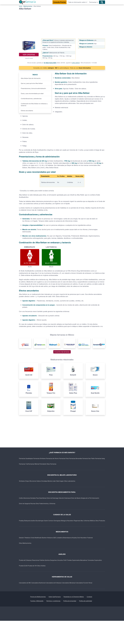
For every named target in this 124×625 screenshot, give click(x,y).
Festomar (90, 538)
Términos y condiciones (53, 601)
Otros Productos (100, 521)
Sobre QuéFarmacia (55, 597)
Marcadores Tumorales (87, 560)
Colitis (21, 498)
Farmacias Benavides (75, 458)
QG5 (54, 538)
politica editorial (76, 63)
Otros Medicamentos (25, 543)
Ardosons (50, 538)
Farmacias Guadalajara (26, 458)
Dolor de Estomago (52, 498)
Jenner (34, 481)
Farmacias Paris (64, 458)
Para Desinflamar (41, 498)
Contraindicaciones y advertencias (31, 98)
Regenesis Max (78, 521)
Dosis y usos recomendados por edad (32, 93)
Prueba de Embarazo (25, 560)
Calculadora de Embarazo (53, 583)
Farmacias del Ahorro (52, 458)
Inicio (20, 6)
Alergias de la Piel (86, 498)
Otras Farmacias (51, 464)
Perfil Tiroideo (67, 560)
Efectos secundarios (27, 111)
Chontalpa (44, 481)
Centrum (50, 521)
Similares (22, 481)
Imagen (61, 481)
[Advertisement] (62, 22)
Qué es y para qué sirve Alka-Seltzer (32, 83)
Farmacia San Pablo (88, 458)
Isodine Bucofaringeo (37, 521)
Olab (57, 481)
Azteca (39, 481)
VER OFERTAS (29, 54)
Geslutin (21, 538)
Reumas (32, 503)
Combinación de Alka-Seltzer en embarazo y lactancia (34, 104)
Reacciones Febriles (38, 560)
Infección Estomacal (65, 498)
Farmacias (92, 2)
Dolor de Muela (75, 498)
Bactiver (44, 538)
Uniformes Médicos (89, 521)
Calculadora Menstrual (68, 583)
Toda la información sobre (77, 2)
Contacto (89, 597)
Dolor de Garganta (24, 503)
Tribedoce (27, 538)
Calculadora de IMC (25, 583)
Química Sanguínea (51, 560)
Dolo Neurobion (82, 538)
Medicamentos (27, 6)
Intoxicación (95, 498)
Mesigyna (64, 521)
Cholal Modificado (36, 538)
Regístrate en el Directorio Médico (74, 597)
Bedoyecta (27, 521)
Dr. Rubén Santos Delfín (50, 63)
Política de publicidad (85, 601)
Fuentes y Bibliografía (36, 601)
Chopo (27, 481)
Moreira (50, 481)
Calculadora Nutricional (38, 583)
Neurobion (70, 521)
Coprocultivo (98, 560)
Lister (54, 481)
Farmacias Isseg (100, 458)
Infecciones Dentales (29, 498)
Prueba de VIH (32, 566)
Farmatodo (43, 464)
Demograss (57, 521)
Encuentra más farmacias (62, 352)
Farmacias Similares (39, 458)
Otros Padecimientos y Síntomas (45, 503)
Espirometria (76, 560)
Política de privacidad (69, 601)
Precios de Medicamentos (38, 597)
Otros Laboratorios (69, 481)
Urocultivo (60, 560)
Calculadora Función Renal (84, 583)
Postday (21, 521)
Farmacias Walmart (33, 464)
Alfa (30, 481)
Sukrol (46, 521)
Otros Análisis (41, 566)
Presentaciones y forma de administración (33, 88)
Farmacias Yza (23, 464)
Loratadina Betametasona (64, 538)
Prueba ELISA (23, 566)
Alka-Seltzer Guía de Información (31, 78)
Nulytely (74, 538)
